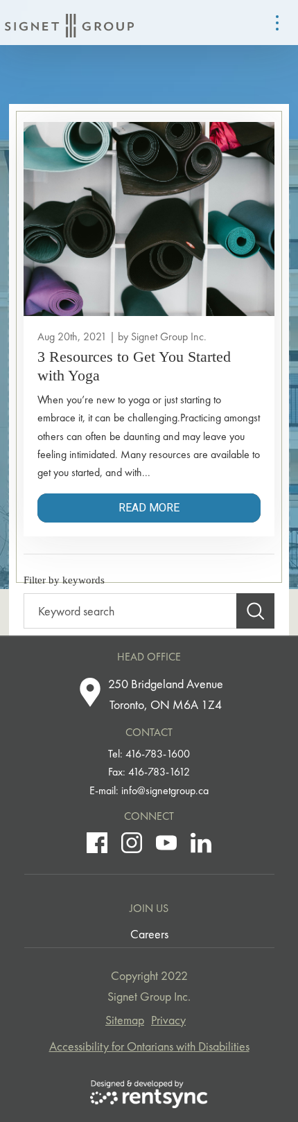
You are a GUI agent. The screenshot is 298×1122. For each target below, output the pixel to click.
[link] (149, 366)
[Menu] (277, 23)
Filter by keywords (64, 580)
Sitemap (124, 1020)
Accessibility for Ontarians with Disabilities (149, 1046)
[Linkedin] (201, 843)
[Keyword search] (255, 611)
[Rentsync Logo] (149, 1094)
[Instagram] (131, 843)
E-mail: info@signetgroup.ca (149, 790)
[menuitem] (149, 934)
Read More (149, 507)
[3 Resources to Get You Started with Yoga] (149, 219)
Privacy (168, 1020)
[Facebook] (97, 843)
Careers (149, 934)
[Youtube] (166, 843)
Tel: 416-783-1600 (149, 753)
